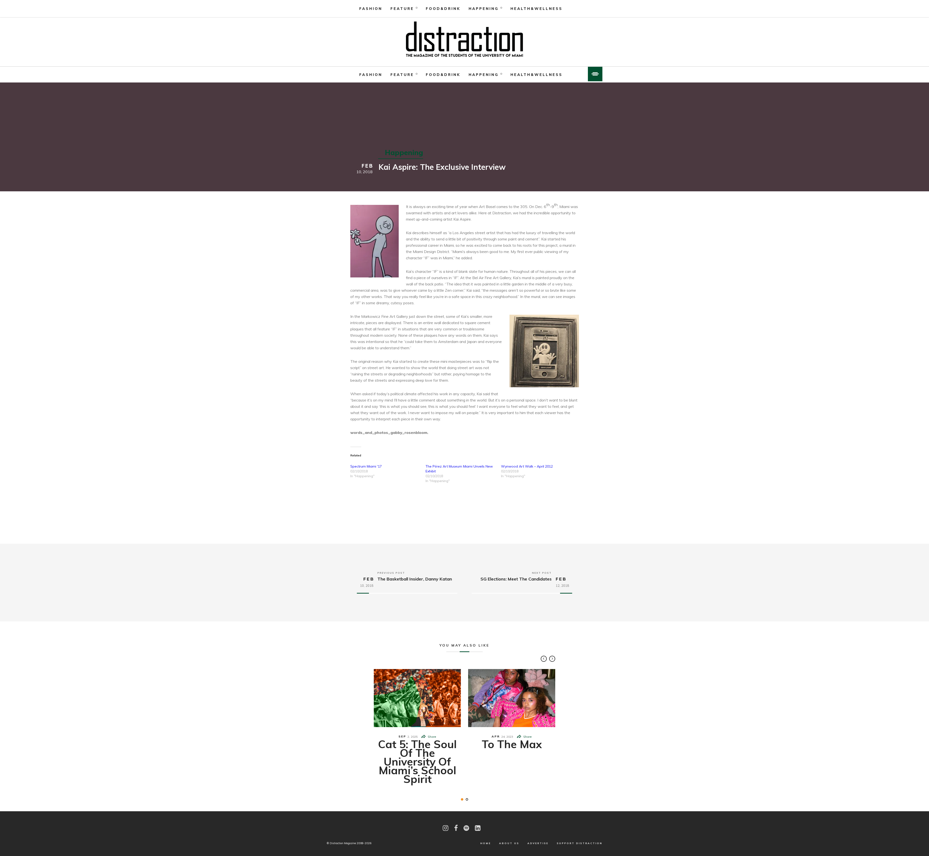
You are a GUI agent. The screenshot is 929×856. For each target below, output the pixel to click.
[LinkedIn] (477, 828)
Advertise (537, 843)
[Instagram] (445, 828)
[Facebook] (456, 828)
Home (485, 843)
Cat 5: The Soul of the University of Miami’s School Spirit (417, 761)
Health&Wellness (536, 8)
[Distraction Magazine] (464, 40)
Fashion (370, 8)
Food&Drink (443, 8)
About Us (509, 843)
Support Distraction (579, 843)
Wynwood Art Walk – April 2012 (527, 466)
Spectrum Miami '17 (366, 466)
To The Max (512, 744)
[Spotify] (466, 828)
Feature (402, 8)
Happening (484, 8)
